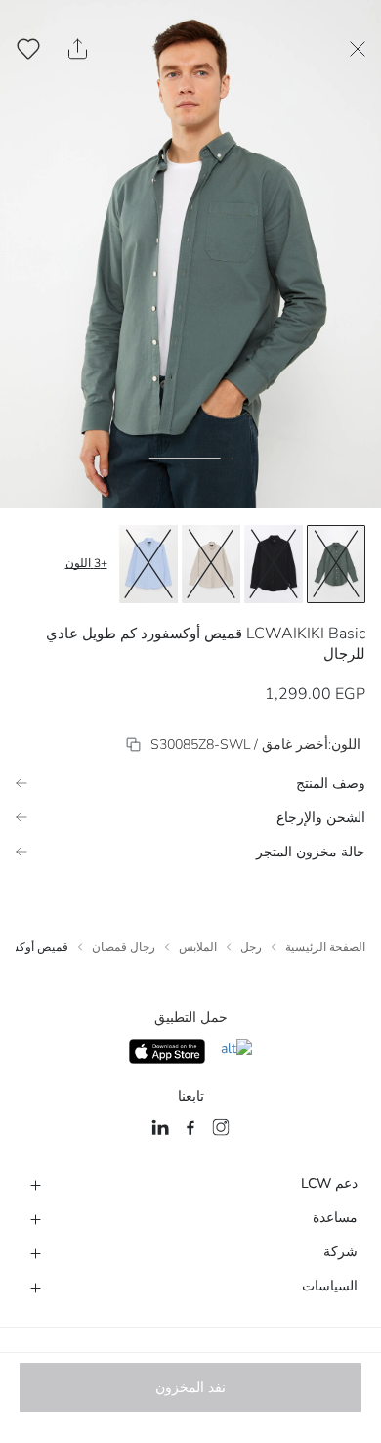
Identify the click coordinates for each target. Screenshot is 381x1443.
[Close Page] (357, 49)
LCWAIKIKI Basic (305, 633)
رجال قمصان (123, 947)
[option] (336, 564)
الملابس (198, 947)
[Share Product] (77, 49)
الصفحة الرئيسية (325, 947)
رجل (251, 947)
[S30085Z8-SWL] (133, 744)
